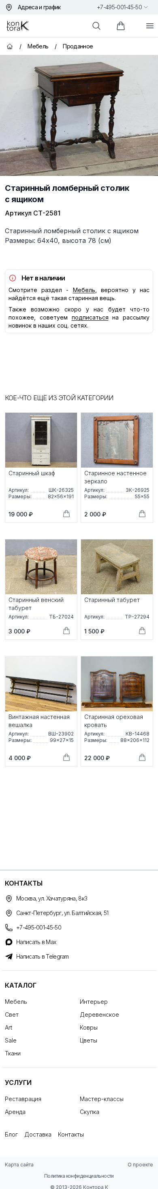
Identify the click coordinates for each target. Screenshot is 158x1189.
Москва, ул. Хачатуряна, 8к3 (51, 898)
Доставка (37, 1134)
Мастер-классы (102, 1098)
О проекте (140, 1165)
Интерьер (94, 1001)
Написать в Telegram (42, 956)
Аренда (15, 1111)
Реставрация (23, 1098)
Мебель (84, 289)
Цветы (88, 1040)
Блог (11, 1134)
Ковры (89, 1027)
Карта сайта (19, 1165)
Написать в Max (36, 941)
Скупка (89, 1111)
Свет (12, 1014)
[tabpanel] (79, 115)
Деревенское (99, 1014)
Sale (11, 1040)
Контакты (71, 1134)
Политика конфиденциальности (79, 1176)
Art (8, 1027)
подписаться (90, 317)
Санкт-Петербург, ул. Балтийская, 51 (62, 912)
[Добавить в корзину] (66, 513)
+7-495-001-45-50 (119, 7)
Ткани (13, 1053)
